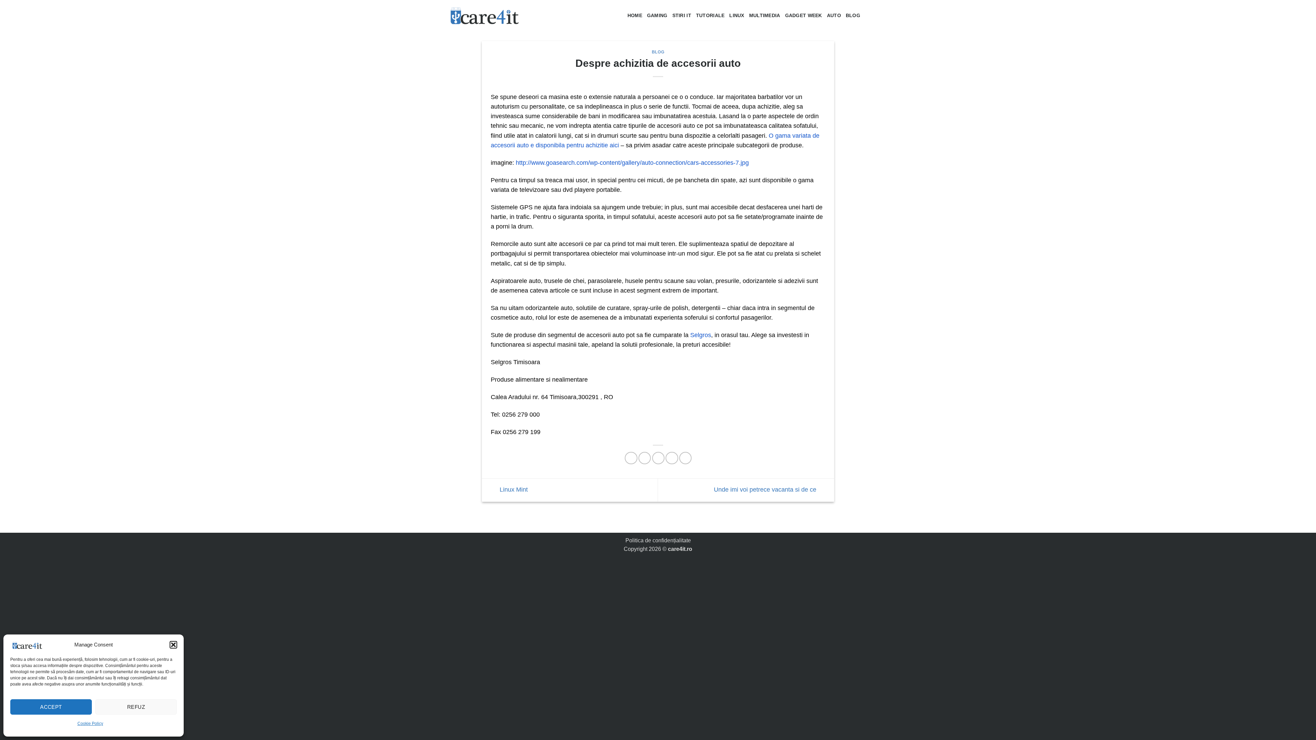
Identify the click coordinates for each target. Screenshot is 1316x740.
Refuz (136, 707)
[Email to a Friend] (658, 458)
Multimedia (764, 15)
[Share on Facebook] (631, 458)
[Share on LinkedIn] (685, 458)
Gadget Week (803, 15)
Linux (736, 15)
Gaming (657, 15)
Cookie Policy (90, 723)
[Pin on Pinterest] (672, 458)
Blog (853, 15)
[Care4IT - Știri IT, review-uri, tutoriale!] (485, 15)
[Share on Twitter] (644, 458)
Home (634, 15)
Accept (51, 707)
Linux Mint (513, 489)
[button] (173, 644)
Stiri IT (681, 15)
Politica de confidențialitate (658, 540)
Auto (834, 15)
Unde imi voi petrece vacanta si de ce (766, 489)
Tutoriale (710, 15)
